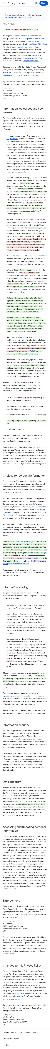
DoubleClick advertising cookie (26, 541)
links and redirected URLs (29, 354)
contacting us (26, 914)
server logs (11, 228)
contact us (15, 84)
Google (6, 1033)
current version (13, 17)
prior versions (18, 996)
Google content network (28, 558)
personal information (30, 58)
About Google (16, 1033)
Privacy (27, 1033)
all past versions (27, 17)
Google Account (12, 139)
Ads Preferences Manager (36, 553)
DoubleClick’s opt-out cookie (18, 564)
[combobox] (13, 1045)
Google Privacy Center (31, 61)
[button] (4, 3)
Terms (34, 1033)
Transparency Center (11, 1038)
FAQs (32, 351)
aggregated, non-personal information (17, 696)
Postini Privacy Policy (24, 47)
